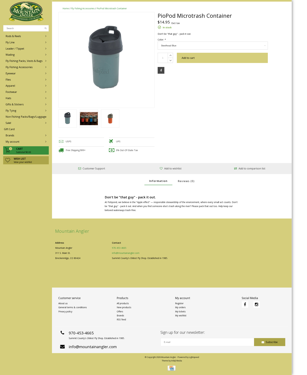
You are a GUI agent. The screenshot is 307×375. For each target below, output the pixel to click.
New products (124, 307)
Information (158, 181)
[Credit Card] (172, 368)
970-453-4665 (119, 247)
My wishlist (180, 315)
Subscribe (272, 342)
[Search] (46, 28)
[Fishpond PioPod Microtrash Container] (106, 60)
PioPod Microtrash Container (112, 8)
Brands (120, 315)
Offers (120, 311)
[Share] (161, 70)
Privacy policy (65, 311)
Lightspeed (194, 357)
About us (63, 303)
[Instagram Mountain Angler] (256, 304)
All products (123, 303)
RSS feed (121, 319)
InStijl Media (176, 360)
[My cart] (8, 151)
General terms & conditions (72, 307)
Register (179, 303)
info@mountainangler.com (125, 252)
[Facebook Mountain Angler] (245, 304)
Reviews (186, 181)
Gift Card (9, 129)
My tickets (180, 311)
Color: (162, 39)
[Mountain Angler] (26, 12)
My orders (180, 307)
